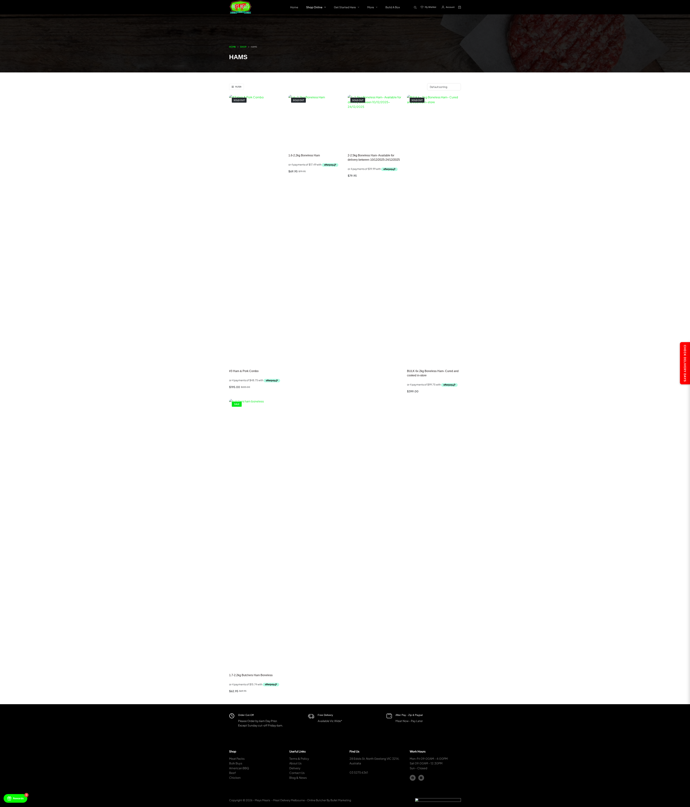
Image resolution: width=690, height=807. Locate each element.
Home (294, 7)
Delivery (294, 768)
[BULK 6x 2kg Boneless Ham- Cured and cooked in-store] (434, 229)
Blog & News (298, 778)
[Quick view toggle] (274, 360)
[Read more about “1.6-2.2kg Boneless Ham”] (297, 144)
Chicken (235, 778)
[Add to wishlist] (250, 360)
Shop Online (314, 7)
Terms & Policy (299, 758)
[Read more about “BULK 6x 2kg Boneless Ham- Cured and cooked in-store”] (416, 360)
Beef (232, 773)
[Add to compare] (262, 360)
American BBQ (239, 768)
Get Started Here (345, 7)
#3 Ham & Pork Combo (244, 371)
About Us (295, 763)
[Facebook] (413, 778)
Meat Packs (237, 758)
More (370, 7)
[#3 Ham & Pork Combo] (256, 229)
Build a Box (392, 7)
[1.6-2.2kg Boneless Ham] (315, 122)
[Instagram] (421, 778)
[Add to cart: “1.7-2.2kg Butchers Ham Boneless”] (238, 664)
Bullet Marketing (341, 800)
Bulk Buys (235, 763)
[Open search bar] (415, 7)
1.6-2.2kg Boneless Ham (304, 155)
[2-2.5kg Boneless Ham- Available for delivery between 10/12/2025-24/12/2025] (375, 122)
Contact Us (297, 773)
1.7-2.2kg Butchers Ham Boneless (251, 675)
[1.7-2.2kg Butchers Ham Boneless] (256, 534)
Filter (238, 87)
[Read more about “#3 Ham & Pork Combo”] (238, 360)
